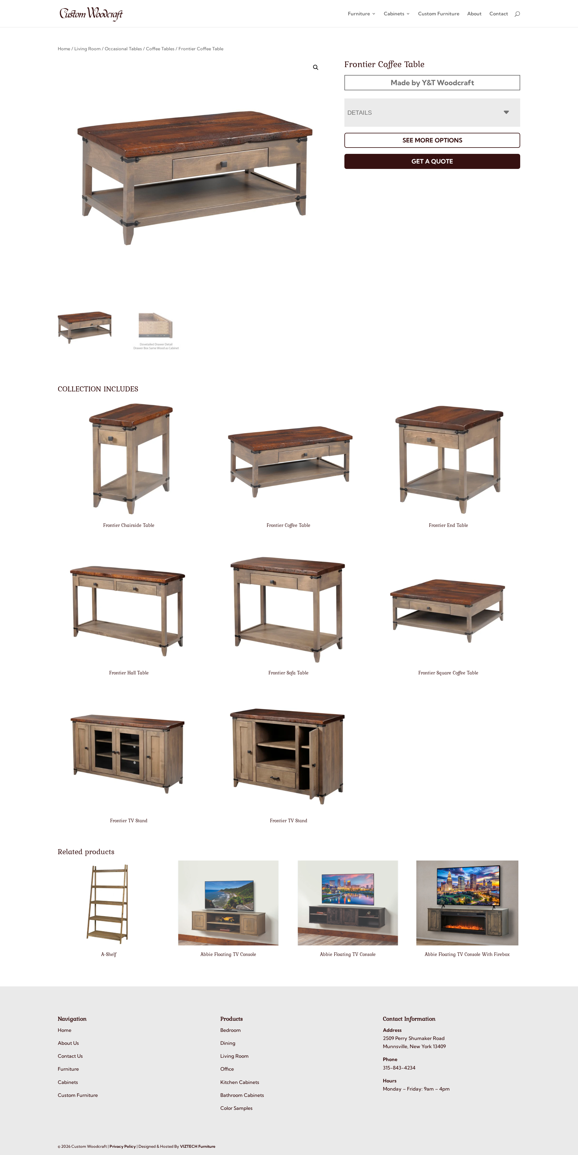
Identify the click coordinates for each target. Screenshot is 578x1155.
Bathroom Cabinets (242, 1095)
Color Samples (236, 1108)
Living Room (87, 48)
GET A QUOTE (432, 161)
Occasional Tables (123, 48)
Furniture (359, 14)
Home (64, 48)
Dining (227, 1043)
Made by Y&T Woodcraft (432, 82)
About (474, 14)
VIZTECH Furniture (197, 1146)
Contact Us (70, 1056)
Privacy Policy (123, 1146)
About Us (68, 1043)
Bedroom (230, 1030)
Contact (498, 14)
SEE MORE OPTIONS (432, 140)
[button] (315, 67)
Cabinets (394, 14)
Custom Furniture (438, 14)
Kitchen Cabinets (239, 1082)
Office (227, 1069)
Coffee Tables (160, 48)
